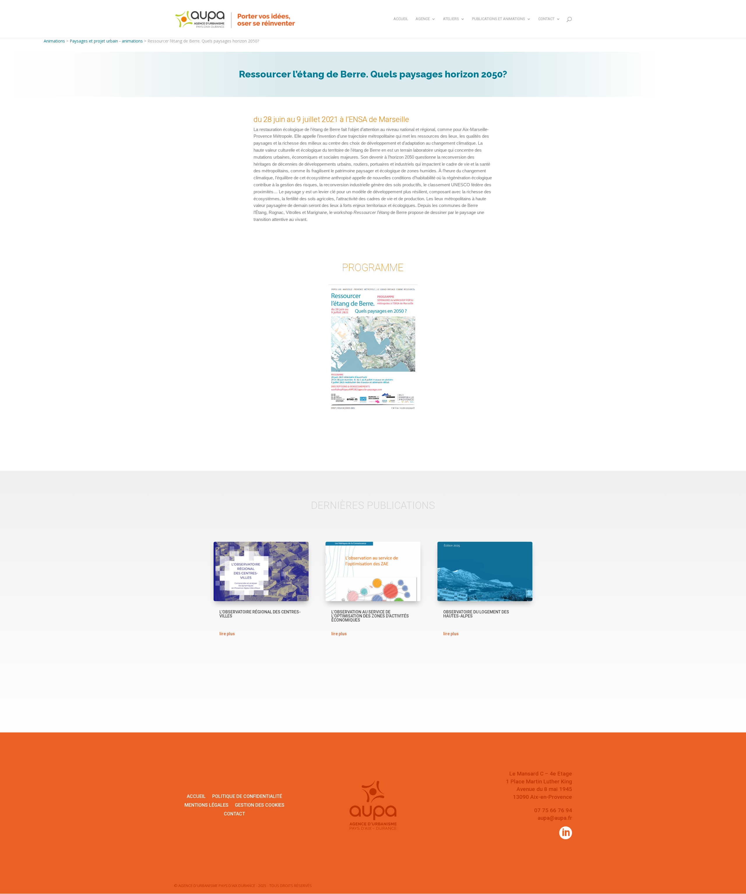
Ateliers (451, 19)
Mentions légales (206, 805)
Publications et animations (498, 19)
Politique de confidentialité (247, 796)
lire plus (227, 633)
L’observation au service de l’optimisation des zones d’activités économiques (370, 616)
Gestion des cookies (259, 805)
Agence (423, 19)
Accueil (400, 19)
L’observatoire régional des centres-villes (260, 614)
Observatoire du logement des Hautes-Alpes (476, 614)
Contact (546, 19)
